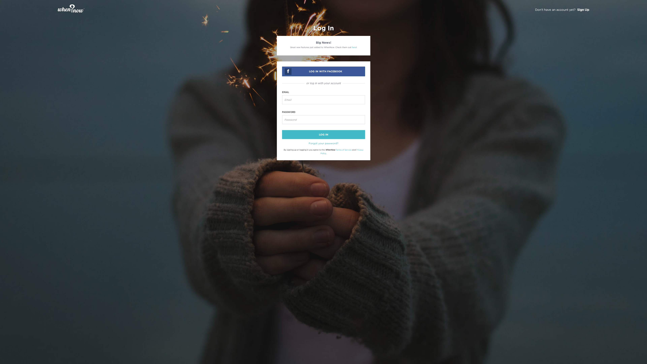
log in (323, 134)
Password (288, 112)
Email (285, 92)
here (354, 47)
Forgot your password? (323, 143)
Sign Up (583, 9)
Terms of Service (344, 150)
